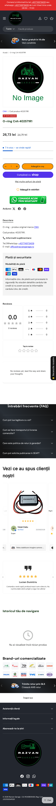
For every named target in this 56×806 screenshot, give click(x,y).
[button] (52, 18)
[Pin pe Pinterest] (24, 208)
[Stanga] (3, 577)
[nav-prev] (5, 511)
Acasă (5, 53)
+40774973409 (39, 2)
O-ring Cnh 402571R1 (18, 53)
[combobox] (28, 29)
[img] (12, 324)
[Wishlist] (45, 19)
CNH (5, 111)
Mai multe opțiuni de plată (28, 181)
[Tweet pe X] (14, 208)
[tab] (8, 220)
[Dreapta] (53, 577)
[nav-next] (50, 511)
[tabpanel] (28, 237)
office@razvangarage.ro (22, 246)
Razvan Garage (15, 797)
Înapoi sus (28, 698)
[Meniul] (4, 18)
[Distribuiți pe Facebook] (19, 208)
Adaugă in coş (37, 166)
